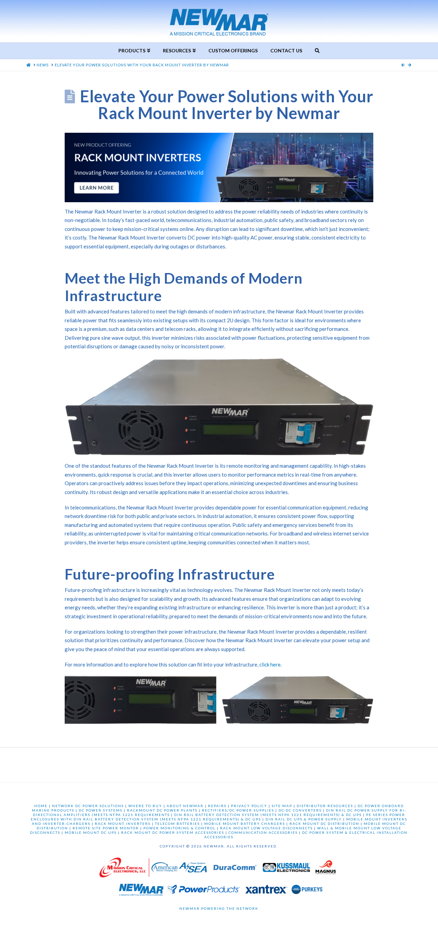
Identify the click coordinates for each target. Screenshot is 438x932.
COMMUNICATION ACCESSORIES (263, 832)
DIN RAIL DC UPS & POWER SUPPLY (304, 819)
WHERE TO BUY (145, 806)
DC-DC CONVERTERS (300, 810)
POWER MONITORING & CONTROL (179, 828)
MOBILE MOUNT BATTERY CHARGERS (244, 823)
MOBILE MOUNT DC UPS (91, 832)
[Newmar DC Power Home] (141, 891)
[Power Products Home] (203, 891)
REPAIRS (217, 806)
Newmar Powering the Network (218, 908)
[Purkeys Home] (307, 891)
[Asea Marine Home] (193, 869)
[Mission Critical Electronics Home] (124, 869)
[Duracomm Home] (236, 869)
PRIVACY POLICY (249, 806)
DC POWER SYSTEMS (101, 810)
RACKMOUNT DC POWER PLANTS (162, 810)
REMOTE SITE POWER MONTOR (106, 828)
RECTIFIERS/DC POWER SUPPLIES (238, 810)
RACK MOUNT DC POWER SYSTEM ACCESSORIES (172, 832)
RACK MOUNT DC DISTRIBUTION (324, 823)
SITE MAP (282, 806)
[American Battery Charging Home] (164, 869)
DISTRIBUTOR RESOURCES (325, 806)
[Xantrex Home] (266, 891)
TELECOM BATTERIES (177, 823)
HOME (41, 806)
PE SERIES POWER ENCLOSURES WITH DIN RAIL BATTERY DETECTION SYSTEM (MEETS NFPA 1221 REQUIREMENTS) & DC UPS (218, 817)
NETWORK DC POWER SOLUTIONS (88, 806)
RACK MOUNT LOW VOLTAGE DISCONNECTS (266, 828)
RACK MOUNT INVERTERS (123, 823)
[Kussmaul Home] (287, 869)
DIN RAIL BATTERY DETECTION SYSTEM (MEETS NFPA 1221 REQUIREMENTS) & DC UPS (268, 815)
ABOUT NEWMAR (185, 806)
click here (270, 664)
